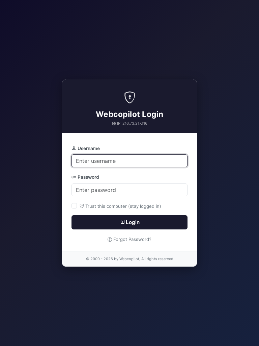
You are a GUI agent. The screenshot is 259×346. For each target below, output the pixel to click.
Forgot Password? (132, 239)
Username (89, 148)
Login (133, 222)
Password (88, 177)
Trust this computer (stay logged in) (123, 206)
